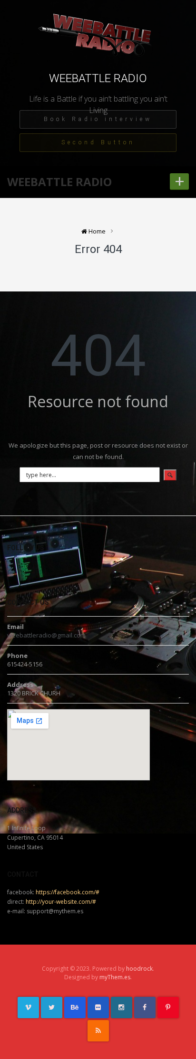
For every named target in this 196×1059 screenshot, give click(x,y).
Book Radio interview (98, 119)
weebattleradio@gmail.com (46, 635)
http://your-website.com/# (61, 902)
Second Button (98, 142)
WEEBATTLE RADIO (98, 78)
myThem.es (114, 977)
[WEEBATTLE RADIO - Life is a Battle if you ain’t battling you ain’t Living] (98, 41)
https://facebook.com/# (67, 892)
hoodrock (139, 969)
